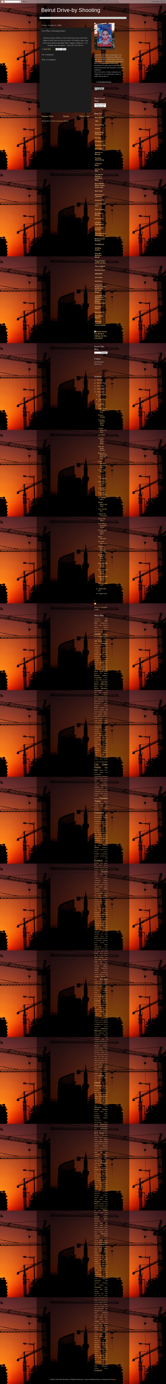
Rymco (106, 1221)
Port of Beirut (98, 1182)
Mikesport (97, 1107)
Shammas (97, 1246)
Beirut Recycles (102, 537)
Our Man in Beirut (99, 214)
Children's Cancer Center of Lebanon (101, 755)
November (102, 399)
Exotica (98, 860)
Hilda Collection (99, 916)
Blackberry (101, 699)
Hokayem (97, 923)
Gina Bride (100, 893)
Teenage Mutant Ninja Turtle (101, 422)
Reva (96, 1204)
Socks (96, 1259)
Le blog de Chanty (99, 229)
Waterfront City (99, 1340)
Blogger (113, 1379)
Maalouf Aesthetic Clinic (101, 1060)
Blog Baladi (99, 117)
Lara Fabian (104, 1018)
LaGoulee (105, 1013)
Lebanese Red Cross (101, 1041)
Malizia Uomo (98, 1073)
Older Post (84, 116)
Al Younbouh (98, 638)
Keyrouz (96, 994)
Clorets (101, 778)
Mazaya (105, 1094)
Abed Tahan (98, 625)
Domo (96, 819)
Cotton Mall (97, 789)
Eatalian (102, 830)
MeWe (101, 1103)
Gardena (105, 882)
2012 (99, 383)
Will (107, 1340)
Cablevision (104, 716)
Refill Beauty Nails (101, 1199)
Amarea (96, 645)
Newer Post (47, 116)
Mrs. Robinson (103, 1130)
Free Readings (102, 477)
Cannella (96, 722)
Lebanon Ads (98, 1043)
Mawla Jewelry (103, 1088)
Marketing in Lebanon (99, 195)
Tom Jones (101, 1306)
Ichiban (100, 938)
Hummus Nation (98, 307)
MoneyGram (97, 1120)
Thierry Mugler (98, 1302)
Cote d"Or (104, 787)
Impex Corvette (99, 942)
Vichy (101, 1330)
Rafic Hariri (104, 1186)
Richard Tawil (103, 1203)
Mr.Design (104, 1128)
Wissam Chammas (101, 1345)
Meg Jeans (97, 1101)
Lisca (102, 1052)
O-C (106, 1156)
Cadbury (96, 718)
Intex (106, 946)
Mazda (96, 1096)
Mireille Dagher (101, 1109)
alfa (95, 641)
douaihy (96, 821)
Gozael (96, 901)
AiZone (105, 634)
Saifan (96, 1225)
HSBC (96, 930)
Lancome (96, 1018)
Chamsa (100, 739)
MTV (106, 1133)
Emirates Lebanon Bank (101, 849)
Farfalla (96, 867)
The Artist (102, 1298)
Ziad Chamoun (101, 1366)
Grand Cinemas (103, 901)
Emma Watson (101, 851)
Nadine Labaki (103, 1141)
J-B (95, 951)
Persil (106, 1169)
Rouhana (97, 1221)
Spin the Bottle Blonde (101, 448)
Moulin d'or (97, 1126)
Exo (106, 858)
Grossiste (97, 904)
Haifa (99, 908)
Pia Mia (96, 1176)
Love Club (101, 1056)
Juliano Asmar (99, 976)
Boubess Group (101, 705)
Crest (102, 791)
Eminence (105, 847)
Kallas (96, 984)
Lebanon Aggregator (99, 223)
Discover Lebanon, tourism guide (100, 323)
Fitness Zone (98, 874)
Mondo (105, 1118)
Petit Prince (101, 1171)
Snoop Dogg (104, 1257)
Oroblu (103, 1161)
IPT (101, 949)
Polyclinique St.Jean (101, 1180)
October (101, 404)
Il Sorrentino (98, 940)
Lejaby (105, 1048)
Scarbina (96, 1238)
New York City (103, 1150)
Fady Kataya (104, 863)
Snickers (96, 1257)
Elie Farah (97, 843)
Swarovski (97, 1281)
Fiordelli (104, 872)
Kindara (101, 996)
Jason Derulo (103, 953)
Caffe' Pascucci (98, 720)
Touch (106, 1315)
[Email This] (56, 49)
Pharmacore (97, 1174)
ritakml (97, 128)
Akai (95, 636)
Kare (106, 984)
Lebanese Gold (101, 1037)
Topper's (96, 1315)
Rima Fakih (104, 1206)
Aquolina (96, 660)
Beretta (106, 694)
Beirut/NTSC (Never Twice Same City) (100, 185)
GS (102, 904)
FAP (95, 865)
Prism (106, 1182)
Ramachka (97, 1191)
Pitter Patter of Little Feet (102, 410)
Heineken (104, 914)
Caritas (106, 727)
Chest (96, 752)
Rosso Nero (101, 1219)
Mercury (96, 1103)
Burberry (100, 712)
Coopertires (104, 785)
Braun (96, 712)
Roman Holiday (101, 416)
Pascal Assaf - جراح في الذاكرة (100, 261)
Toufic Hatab (98, 1317)
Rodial (106, 1212)
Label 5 (104, 1011)
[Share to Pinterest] (65, 49)
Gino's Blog (99, 125)
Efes (104, 836)
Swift (106, 1280)
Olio (95, 1161)
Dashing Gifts (103, 803)
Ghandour (97, 891)
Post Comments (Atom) (60, 121)
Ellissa (96, 847)
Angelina (96, 650)
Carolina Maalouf (101, 729)
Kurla (95, 1003)
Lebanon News (98, 164)
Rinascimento (104, 1208)
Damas (96, 798)
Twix (106, 1321)
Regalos (97, 1201)
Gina (95, 893)
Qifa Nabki (99, 149)
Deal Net (104, 806)
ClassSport (97, 774)
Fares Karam (103, 865)
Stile (106, 1272)
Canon (101, 722)
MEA (96, 1098)
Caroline (96, 731)
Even (95, 858)
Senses (101, 1244)
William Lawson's (101, 1342)
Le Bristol (105, 1022)
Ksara (106, 999)
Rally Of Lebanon (101, 1189)
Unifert (100, 1323)
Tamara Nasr (101, 1291)
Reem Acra (104, 1197)
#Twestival (97, 618)
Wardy (96, 1338)
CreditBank (105, 789)
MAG (102, 1065)
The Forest (104, 1300)
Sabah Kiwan (98, 1223)
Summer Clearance (102, 542)
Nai (106, 1144)
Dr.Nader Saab (98, 823)
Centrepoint (97, 737)
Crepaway (97, 791)
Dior (106, 815)
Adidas (106, 627)
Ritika (105, 1210)
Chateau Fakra (101, 748)
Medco (100, 1098)
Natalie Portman (101, 1146)
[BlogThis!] (59, 49)
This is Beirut (100, 266)
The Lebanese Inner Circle (100, 234)
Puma (106, 1184)
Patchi (96, 1169)
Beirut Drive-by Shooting (70, 10)
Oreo (98, 1161)
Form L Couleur (101, 876)
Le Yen (101, 1024)
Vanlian (96, 1325)
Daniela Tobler (101, 800)
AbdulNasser (104, 623)
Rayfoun (96, 1197)
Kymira (100, 1003)
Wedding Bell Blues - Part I (103, 578)
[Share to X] (61, 49)
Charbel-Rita (104, 746)
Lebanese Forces (101, 1035)
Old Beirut (99, 141)
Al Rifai (106, 636)
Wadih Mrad (104, 1334)
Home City (99, 925)
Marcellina (100, 1078)
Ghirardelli (105, 891)
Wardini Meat (103, 1336)
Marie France (98, 1084)
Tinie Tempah (103, 1304)
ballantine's (97, 669)
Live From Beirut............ (102, 471)
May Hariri (97, 1094)
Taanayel (97, 1287)
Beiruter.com (100, 312)
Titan (95, 1306)
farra (100, 867)
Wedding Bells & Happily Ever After (102, 549)
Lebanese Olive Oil (101, 1039)
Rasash (105, 1195)
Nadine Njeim (98, 1143)
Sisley (96, 1251)
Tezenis (96, 1298)
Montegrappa (98, 1122)
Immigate (105, 940)
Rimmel (96, 1208)
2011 (99, 386)
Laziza (106, 1020)
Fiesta (96, 872)
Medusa (105, 1098)
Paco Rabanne (98, 1165)
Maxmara (96, 1092)
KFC (101, 994)
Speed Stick (97, 1266)
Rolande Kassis (101, 1217)
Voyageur (105, 1332)
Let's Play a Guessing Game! (102, 525)
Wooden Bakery (99, 1355)
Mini (106, 1107)
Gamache (97, 882)
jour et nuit (104, 974)
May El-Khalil (104, 1092)
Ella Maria (97, 845)
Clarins (101, 770)
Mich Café (99, 191)
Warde (96, 1336)
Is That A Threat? (101, 489)
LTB (102, 1058)
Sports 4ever (98, 1268)
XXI (95, 1359)
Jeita (95, 959)
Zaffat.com (97, 1364)
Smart (101, 1255)
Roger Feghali (101, 1214)
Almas (96, 643)
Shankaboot (104, 1246)
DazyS (96, 806)
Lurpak (106, 1058)
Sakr (101, 1225)
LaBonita (96, 1013)
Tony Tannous (104, 1310)
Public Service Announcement (102, 464)
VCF (101, 1325)
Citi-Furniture (104, 762)
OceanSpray (97, 1158)
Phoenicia (105, 1174)
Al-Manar (105, 638)
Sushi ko (97, 1278)
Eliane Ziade (104, 840)
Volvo (95, 1332)
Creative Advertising (99, 159)
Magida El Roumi (103, 1067)
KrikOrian (98, 281)
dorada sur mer (103, 819)
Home (66, 116)
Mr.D (95, 1128)
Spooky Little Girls (102, 584)
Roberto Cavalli (98, 1212)
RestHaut (105, 1201)
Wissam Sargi (101, 1347)
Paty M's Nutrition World (98, 255)
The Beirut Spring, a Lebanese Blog (99, 177)
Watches (105, 1338)
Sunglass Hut (103, 1276)
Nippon (105, 1154)
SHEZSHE (98, 274)
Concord (96, 783)
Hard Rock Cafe (101, 910)
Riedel (96, 1206)
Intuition (96, 949)
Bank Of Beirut (101, 673)
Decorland (105, 808)
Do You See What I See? (102, 532)
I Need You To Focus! (102, 515)
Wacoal (96, 1334)
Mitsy (106, 1115)
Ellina (105, 845)
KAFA (106, 981)
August (101, 593)
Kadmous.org (100, 145)
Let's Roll (101, 435)
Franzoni (96, 878)
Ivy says (98, 138)
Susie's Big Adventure (99, 133)
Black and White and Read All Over (102, 455)
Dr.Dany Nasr (104, 821)
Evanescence (104, 856)
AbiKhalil (105, 625)
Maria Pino (103, 1080)
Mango (101, 1076)
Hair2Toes (105, 908)
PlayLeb (96, 1178)
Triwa (102, 1321)
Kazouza (96, 990)
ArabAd (106, 660)
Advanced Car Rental (101, 629)
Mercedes (105, 1101)
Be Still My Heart (102, 498)
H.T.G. (102, 906)
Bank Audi (104, 671)
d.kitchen (105, 795)
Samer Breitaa (98, 1231)
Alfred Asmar (103, 641)
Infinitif (106, 944)
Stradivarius (98, 1274)
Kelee (95, 992)
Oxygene (104, 1163)
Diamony (99, 812)
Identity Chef (100, 270)
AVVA (95, 665)
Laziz (101, 1020)
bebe (100, 680)
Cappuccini (97, 727)
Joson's (105, 970)
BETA (106, 697)
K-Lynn (104, 979)
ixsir (106, 949)
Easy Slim (97, 830)
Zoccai (106, 1368)
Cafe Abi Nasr (104, 718)
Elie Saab (104, 843)
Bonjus (106, 703)
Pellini (101, 1169)
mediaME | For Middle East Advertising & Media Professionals (100, 299)
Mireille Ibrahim (99, 1111)
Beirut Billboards (101, 684)
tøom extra (99, 218)
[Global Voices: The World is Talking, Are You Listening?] (101, 338)
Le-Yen (106, 1024)
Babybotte (104, 667)
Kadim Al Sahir (98, 981)
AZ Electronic (103, 665)
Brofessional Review (100, 239)
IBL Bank (104, 934)
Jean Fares (98, 957)
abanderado (97, 621)
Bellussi (96, 694)
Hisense (105, 921)
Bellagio (105, 692)
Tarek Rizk (104, 1293)
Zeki (106, 1364)
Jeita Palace (103, 961)
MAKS (101, 1071)
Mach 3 (96, 1062)
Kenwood (105, 992)
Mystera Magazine (101, 1135)
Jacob (98, 951)
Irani (103, 949)
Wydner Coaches (102, 1357)
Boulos (96, 707)
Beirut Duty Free (101, 686)
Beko (100, 692)
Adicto (96, 627)
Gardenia (96, 884)
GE (95, 887)
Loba (101, 1054)
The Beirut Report (99, 317)
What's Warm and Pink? (102, 504)
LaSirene (96, 1020)
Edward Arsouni (103, 834)
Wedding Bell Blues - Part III (103, 565)
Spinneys (105, 1266)
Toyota (106, 1317)
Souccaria (105, 1261)
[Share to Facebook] (63, 49)
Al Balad (100, 636)
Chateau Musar (101, 750)
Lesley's (105, 1050)
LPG (99, 1058)
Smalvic (96, 1255)
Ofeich (106, 1158)
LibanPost (97, 1052)
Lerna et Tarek (98, 1050)
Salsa (101, 1227)
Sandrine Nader (101, 1236)
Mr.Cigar (105, 1126)
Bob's (106, 701)
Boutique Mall (103, 709)
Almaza (105, 643)
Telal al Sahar (103, 1295)
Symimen (96, 1283)
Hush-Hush (104, 930)
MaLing (106, 1071)
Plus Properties (103, 1178)
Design (96, 810)
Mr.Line (96, 1130)
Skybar (106, 1251)
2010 (99, 389)
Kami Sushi (101, 984)
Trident (96, 1321)
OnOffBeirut (99, 244)
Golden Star (101, 897)
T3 (107, 1285)
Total (101, 1315)
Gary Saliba (104, 884)
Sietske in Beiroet (98, 153)
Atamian (96, 662)
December (102, 394)
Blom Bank (101, 701)
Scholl (101, 1240)
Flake (106, 874)
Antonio (101, 654)
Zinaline (96, 1368)
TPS (95, 1319)
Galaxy (106, 880)
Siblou (96, 1248)
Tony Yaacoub (101, 1313)
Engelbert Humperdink (101, 854)
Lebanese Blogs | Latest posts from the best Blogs (100, 288)
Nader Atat (98, 1139)
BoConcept (97, 703)
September (102, 589)
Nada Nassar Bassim (101, 1137)
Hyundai (96, 932)
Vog (106, 1330)
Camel (106, 720)
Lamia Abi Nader (101, 1016)
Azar (95, 667)
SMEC (106, 1255)
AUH (106, 663)
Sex (106, 1244)
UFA (95, 1323)
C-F (99, 716)
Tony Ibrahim (100, 1308)
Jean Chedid (104, 955)
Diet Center (101, 815)
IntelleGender (98, 946)
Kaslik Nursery (99, 986)
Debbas (96, 808)
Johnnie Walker (101, 966)
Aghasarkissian (98, 631)
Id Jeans (105, 938)
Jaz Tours (97, 955)
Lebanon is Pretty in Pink (102, 483)
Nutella (96, 1156)
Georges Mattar (101, 889)
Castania (100, 733)
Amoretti (105, 648)
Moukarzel (104, 1124)
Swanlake (105, 1278)
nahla (103, 1143)
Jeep (106, 957)
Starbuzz (99, 1270)
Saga (106, 1223)
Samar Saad (104, 1229)
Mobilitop (97, 1118)
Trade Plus (103, 1319)
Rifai (99, 1206)
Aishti (97, 634)
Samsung (104, 1234)
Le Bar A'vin (97, 1022)
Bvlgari (100, 714)
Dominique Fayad (101, 817)
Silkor (106, 1249)
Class (106, 770)
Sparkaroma (97, 1263)
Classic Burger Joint (101, 772)
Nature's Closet (98, 1148)
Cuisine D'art (98, 793)
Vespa (102, 1327)
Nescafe (96, 1150)
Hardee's (97, 912)
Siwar (100, 1251)
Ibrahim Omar (99, 936)
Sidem (100, 1248)
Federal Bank (103, 869)
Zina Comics (99, 209)
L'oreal (100, 1005)
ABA (106, 618)
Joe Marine (104, 964)
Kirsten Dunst (98, 998)
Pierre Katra (104, 1176)
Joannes (96, 964)
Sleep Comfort (101, 1253)
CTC (106, 791)
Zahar (102, 1364)
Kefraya (105, 990)
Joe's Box (98, 277)
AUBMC (101, 663)
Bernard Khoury (99, 697)
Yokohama (104, 1360)
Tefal (95, 1295)
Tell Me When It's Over (102, 430)
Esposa (96, 856)
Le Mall (96, 1024)
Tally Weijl (104, 1289)
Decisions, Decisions (102, 493)
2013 (99, 380)
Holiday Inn (104, 923)
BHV (95, 699)
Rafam (96, 1186)
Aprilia (106, 658)
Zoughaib (98, 1370)
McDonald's (103, 1096)
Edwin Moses (98, 836)
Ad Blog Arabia (98, 249)
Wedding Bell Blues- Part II (103, 571)
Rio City (97, 1210)
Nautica (105, 1148)
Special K (105, 1264)
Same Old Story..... (102, 519)
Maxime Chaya (101, 1090)
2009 (99, 392)
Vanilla (105, 1323)
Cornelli (96, 787)
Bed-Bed (104, 682)
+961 (96, 121)
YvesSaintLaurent (99, 1362)
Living (98, 1054)
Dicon (95, 815)
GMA (95, 897)
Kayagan (105, 988)
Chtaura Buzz (98, 759)
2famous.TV (99, 200)
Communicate (104, 780)
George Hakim (103, 887)
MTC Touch (99, 1133)
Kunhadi (97, 1001)
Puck (100, 1184)
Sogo (101, 1259)
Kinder (106, 996)
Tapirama (96, 1293)
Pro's (95, 1184)
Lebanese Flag (103, 1033)
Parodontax (104, 1167)
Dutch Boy (104, 828)
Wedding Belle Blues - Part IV (101, 557)
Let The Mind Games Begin (101, 440)
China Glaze (104, 757)
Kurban (105, 1001)
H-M (99, 906)
